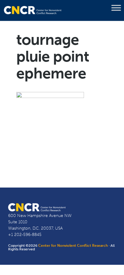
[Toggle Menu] (116, 8)
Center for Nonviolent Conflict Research (73, 245)
